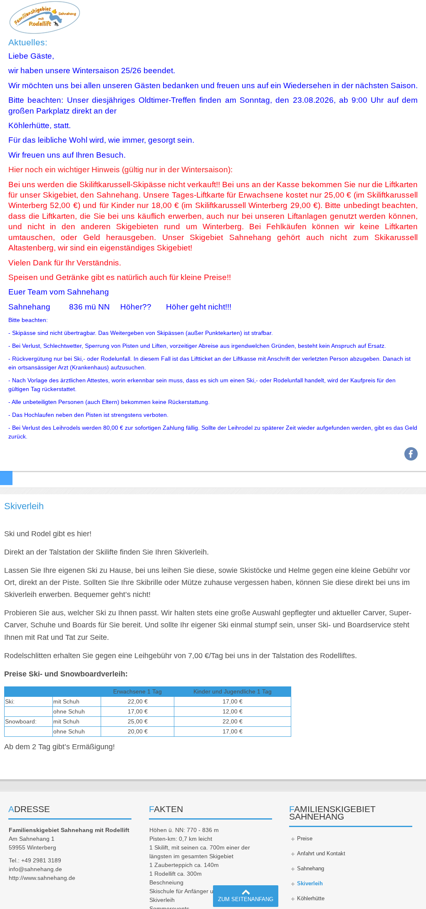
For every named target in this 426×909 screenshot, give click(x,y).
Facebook (411, 454)
